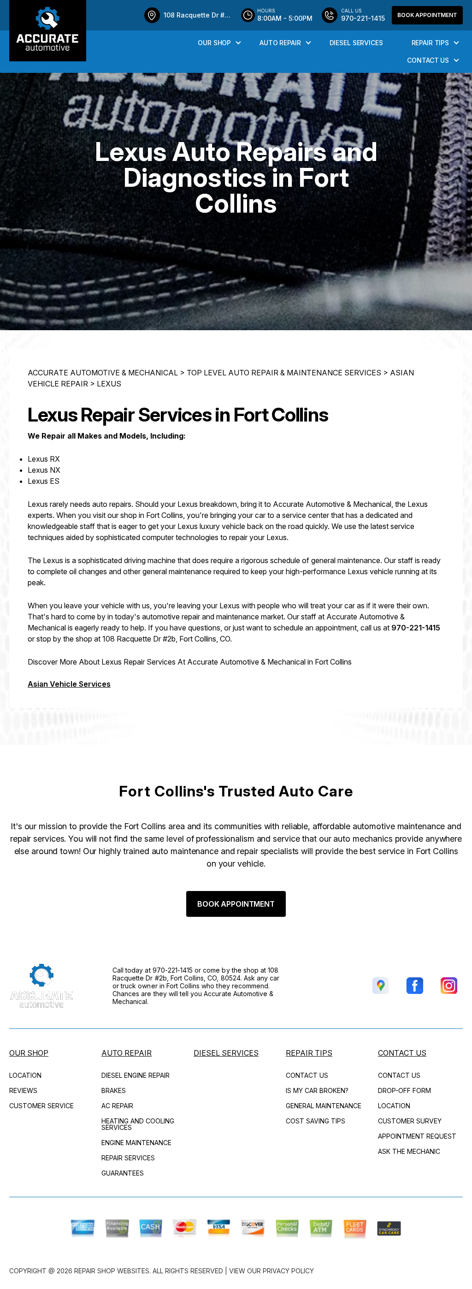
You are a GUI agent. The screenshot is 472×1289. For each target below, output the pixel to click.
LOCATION (25, 1075)
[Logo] (47, 30)
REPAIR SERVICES (128, 1158)
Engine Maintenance (136, 1142)
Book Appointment (427, 15)
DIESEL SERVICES (356, 43)
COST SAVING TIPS (315, 1121)
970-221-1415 (415, 627)
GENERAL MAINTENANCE (323, 1106)
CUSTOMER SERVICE (41, 1106)
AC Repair (117, 1106)
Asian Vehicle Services (69, 684)
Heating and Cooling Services (137, 1124)
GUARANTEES (122, 1173)
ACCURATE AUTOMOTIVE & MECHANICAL (103, 372)
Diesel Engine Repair (135, 1075)
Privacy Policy (288, 1271)
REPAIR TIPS (430, 43)
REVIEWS (23, 1090)
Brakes (113, 1090)
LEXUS (109, 383)
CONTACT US (428, 60)
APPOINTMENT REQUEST (417, 1136)
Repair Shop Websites (111, 1271)
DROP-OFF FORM (404, 1090)
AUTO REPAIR (280, 43)
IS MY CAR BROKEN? (317, 1090)
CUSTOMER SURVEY (410, 1121)
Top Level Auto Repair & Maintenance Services (284, 372)
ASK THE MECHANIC (409, 1151)
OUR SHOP (214, 43)
